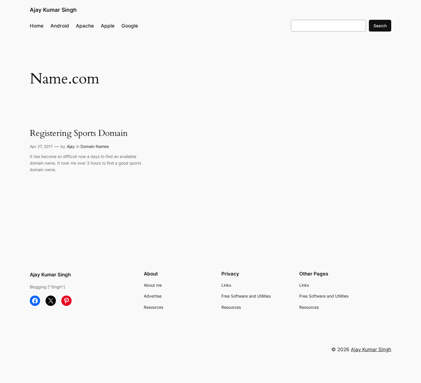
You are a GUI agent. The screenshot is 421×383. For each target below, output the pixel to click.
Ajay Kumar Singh (53, 9)
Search (380, 25)
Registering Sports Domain (79, 133)
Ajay (71, 146)
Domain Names (94, 146)
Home (37, 26)
